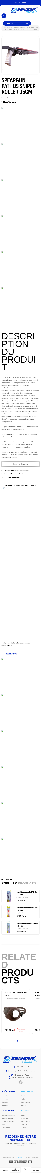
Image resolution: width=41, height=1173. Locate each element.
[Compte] (36, 1169)
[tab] (20, 654)
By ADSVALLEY (20, 1157)
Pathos (9, 98)
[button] (17, 1041)
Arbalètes (34, 27)
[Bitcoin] (30, 1162)
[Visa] (11, 1162)
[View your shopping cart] (3, 15)
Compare (25, 1007)
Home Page (7, 27)
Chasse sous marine (21, 27)
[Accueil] (5, 1169)
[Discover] (25, 1162)
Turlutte (25, 897)
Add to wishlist (25, 1002)
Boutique (15, 1171)
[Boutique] (15, 1169)
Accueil (5, 1170)
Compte (36, 1171)
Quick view (25, 1011)
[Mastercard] (16, 1162)
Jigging (19, 897)
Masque (22, 998)
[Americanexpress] (20, 1162)
